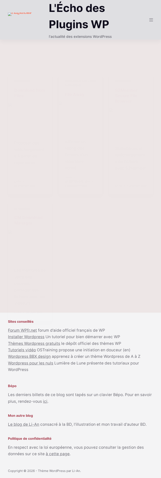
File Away (74, 94)
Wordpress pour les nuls (30, 363)
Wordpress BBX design (29, 356)
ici (45, 401)
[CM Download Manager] (30, 246)
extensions (22, 81)
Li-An (76, 471)
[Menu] (151, 20)
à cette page (58, 453)
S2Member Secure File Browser (126, 96)
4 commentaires (76, 185)
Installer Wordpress (26, 336)
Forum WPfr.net (22, 330)
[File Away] (80, 117)
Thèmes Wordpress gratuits (34, 343)
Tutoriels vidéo (22, 350)
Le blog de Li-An (23, 424)
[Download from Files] (30, 119)
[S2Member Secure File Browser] (131, 124)
